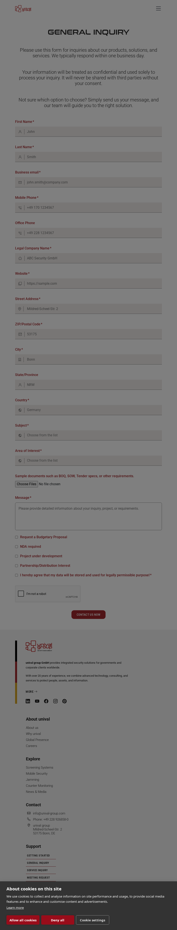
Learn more (15, 907)
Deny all (57, 920)
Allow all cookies (22, 920)
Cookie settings (92, 920)
